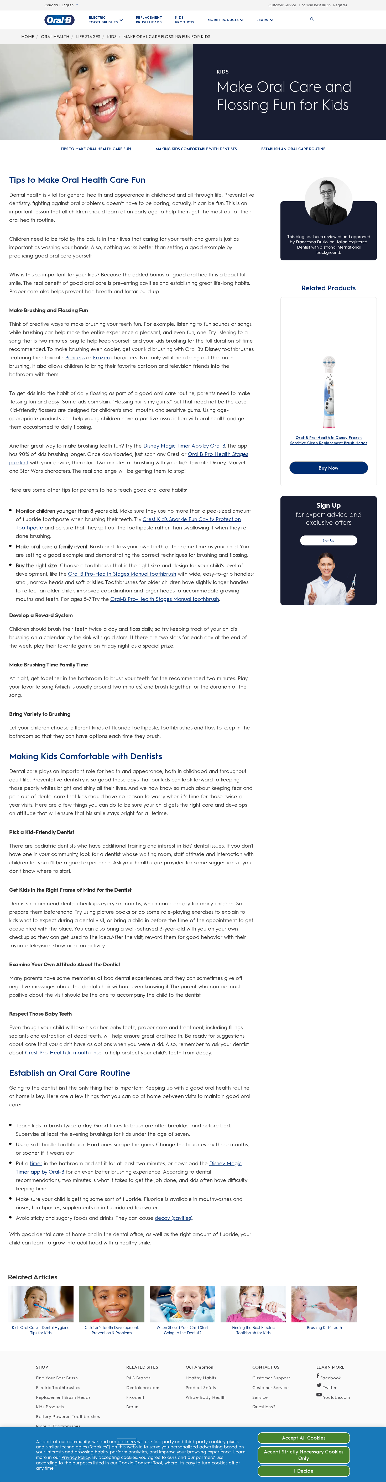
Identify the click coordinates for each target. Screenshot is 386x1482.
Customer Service (282, 5)
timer (36, 1163)
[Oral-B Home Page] (59, 20)
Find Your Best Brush (315, 5)
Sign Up (329, 540)
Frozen (101, 357)
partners (127, 1441)
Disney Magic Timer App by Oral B (184, 446)
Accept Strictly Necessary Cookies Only (303, 1455)
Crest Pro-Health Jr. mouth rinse (63, 1052)
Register (340, 5)
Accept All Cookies (304, 1438)
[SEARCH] (311, 20)
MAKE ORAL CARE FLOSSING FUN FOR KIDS (166, 36)
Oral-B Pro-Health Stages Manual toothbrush (164, 599)
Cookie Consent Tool (140, 1462)
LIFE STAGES (88, 36)
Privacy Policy (75, 1457)
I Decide (304, 1471)
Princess (75, 357)
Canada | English (59, 5)
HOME (27, 36)
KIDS (112, 36)
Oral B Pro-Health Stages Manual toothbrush (122, 574)
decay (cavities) (173, 1218)
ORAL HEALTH (55, 36)
